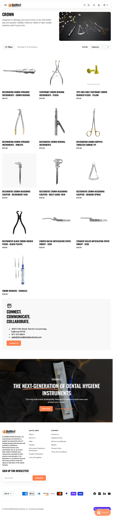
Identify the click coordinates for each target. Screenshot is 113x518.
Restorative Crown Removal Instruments (52, 142)
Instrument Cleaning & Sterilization (37, 445)
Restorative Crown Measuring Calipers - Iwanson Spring (89, 191)
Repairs (54, 441)
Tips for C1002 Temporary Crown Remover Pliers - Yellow (90, 93)
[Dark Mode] (85, 5)
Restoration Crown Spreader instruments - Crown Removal (16, 93)
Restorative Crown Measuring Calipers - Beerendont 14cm (16, 191)
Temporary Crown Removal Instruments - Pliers (51, 93)
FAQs (31, 437)
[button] (5, 5)
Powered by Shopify (36, 505)
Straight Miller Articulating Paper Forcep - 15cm (91, 240)
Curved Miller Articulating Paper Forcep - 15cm (54, 240)
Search (31, 430)
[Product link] (19, 76)
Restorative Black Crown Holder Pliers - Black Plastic (17, 240)
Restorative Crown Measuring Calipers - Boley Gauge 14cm (53, 191)
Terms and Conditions (59, 448)
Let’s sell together (35, 453)
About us (32, 434)
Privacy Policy (56, 444)
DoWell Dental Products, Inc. (18, 505)
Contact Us (13, 340)
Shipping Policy (56, 434)
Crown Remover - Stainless (14, 287)
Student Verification (36, 450)
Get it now (45, 405)
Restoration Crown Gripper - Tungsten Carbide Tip (88, 142)
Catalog (31, 441)
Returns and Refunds (58, 437)
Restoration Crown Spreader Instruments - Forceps (15, 142)
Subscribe (39, 474)
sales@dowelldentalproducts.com (27, 334)
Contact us (55, 430)
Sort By (83, 47)
